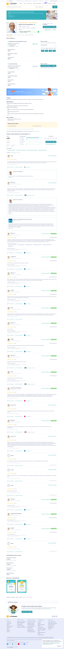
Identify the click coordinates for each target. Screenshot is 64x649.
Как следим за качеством (42, 628)
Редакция (8, 630)
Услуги (24, 3)
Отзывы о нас (9, 627)
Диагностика (29, 3)
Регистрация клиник (30, 623)
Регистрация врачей (30, 624)
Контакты (8, 631)
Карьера (8, 624)
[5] (56, 138)
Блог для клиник (30, 627)
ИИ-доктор (44, 3)
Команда (39, 623)
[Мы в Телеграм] (53, 616)
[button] (21, 7)
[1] (45, 138)
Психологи (50, 3)
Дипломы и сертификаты (29, 34)
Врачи (21, 3)
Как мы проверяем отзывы (50, 144)
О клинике (39, 621)
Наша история (9, 623)
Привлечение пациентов (31, 621)
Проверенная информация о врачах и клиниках (21, 622)
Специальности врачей (52, 621)
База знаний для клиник (31, 631)
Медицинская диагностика (52, 623)
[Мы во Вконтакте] (54, 616)
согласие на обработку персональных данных (51, 642)
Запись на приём (9, 34)
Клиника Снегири (13, 63)
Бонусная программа (20, 625)
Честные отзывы (19, 624)
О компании (9, 621)
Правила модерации (30, 630)
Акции (54, 3)
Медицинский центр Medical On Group (18, 41)
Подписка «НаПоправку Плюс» (41, 630)
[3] (8, 140)
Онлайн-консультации (37, 3)
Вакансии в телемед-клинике (41, 625)
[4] (9, 140)
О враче (15, 34)
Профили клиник (51, 627)
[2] (7, 140)
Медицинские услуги (51, 624)
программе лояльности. (47, 608)
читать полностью (10, 446)
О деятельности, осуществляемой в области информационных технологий (18, 642)
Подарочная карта (41, 634)
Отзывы (19, 34)
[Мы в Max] (56, 616)
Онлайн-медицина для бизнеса (41, 633)
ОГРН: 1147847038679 (10, 647)
